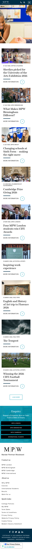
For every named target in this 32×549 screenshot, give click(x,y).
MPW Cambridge (16, 432)
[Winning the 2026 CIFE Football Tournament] (16, 371)
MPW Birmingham (16, 427)
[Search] (24, 2)
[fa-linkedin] (22, 532)
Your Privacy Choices (13, 544)
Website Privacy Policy (10, 518)
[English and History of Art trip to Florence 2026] (16, 298)
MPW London (16, 423)
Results (4, 491)
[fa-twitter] (16, 532)
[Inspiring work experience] (16, 261)
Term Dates (6, 509)
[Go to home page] (5, 2)
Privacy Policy (7, 515)
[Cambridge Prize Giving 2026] (16, 184)
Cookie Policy (7, 521)
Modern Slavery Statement (12, 524)
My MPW (5, 506)
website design (18, 537)
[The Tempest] (16, 335)
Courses (5, 486)
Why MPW (6, 483)
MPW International (9, 473)
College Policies (8, 504)
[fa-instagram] (13, 532)
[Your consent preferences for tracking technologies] (2, 546)
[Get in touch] (21, 2)
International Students (16, 437)
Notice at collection (8, 547)
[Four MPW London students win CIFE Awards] (16, 223)
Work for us (6, 494)
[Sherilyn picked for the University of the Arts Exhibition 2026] (16, 66)
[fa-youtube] (19, 532)
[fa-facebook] (10, 532)
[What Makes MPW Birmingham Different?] (16, 106)
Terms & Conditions (9, 512)
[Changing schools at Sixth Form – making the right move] (16, 145)
